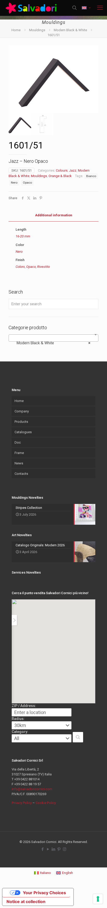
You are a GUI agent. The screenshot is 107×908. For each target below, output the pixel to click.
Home (16, 30)
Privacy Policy (22, 803)
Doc (18, 442)
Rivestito (43, 267)
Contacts (21, 474)
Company (22, 411)
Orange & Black (60, 176)
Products (21, 422)
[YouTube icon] (48, 849)
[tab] (53, 215)
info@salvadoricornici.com (32, 789)
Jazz (72, 170)
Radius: (18, 719)
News (19, 463)
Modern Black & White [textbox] (52, 343)
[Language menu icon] (86, 7)
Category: (20, 732)
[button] (78, 737)
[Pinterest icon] (59, 849)
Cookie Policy (46, 803)
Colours (62, 170)
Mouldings (37, 30)
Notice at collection (25, 901)
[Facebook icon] (43, 849)
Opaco (27, 182)
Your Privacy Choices (44, 892)
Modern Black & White (70, 30)
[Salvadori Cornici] (32, 7)
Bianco (91, 176)
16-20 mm (23, 236)
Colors (20, 267)
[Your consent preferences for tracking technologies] (98, 899)
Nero (14, 182)
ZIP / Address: (24, 706)
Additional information (53, 215)
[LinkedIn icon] (54, 849)
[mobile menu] (100, 7)
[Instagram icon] (64, 849)
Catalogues (23, 432)
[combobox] (53, 338)
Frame (19, 453)
